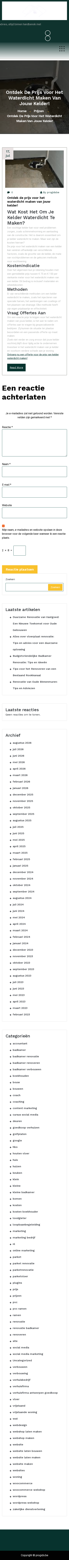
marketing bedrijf (24, 1237)
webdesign (20, 1425)
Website (7, 505)
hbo (15, 1147)
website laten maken (26, 1457)
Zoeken (10, 579)
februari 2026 (21, 781)
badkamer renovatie (26, 1056)
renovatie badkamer (26, 1328)
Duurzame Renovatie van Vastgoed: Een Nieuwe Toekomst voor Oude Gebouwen (36, 623)
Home (21, 111)
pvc (15, 1302)
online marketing (24, 1250)
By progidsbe (51, 192)
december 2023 (23, 949)
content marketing (25, 1108)
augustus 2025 (22, 820)
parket (17, 1256)
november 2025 (23, 801)
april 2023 (19, 1001)
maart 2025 (20, 852)
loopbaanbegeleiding (26, 1224)
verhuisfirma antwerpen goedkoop (35, 1392)
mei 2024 (19, 917)
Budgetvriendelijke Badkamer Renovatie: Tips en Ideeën (32, 659)
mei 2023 (19, 995)
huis (15, 1159)
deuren (17, 1121)
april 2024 (19, 923)
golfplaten (19, 1134)
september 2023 (23, 969)
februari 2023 (21, 1014)
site (15, 1341)
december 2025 (23, 794)
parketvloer (20, 1276)
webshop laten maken (27, 1431)
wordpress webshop (26, 1502)
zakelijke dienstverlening (29, 1509)
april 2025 (19, 846)
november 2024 (23, 878)
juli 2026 (18, 749)
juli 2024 (18, 904)
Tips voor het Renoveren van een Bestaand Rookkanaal (34, 672)
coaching (18, 1101)
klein (16, 1179)
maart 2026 (20, 775)
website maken (23, 1463)
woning (17, 1476)
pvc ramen (19, 1308)
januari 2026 (20, 788)
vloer (16, 1399)
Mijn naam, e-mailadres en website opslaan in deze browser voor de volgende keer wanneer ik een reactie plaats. (34, 533)
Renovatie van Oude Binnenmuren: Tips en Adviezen (35, 685)
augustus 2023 (22, 975)
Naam (6, 464)
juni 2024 (18, 911)
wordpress (19, 1496)
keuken (17, 1172)
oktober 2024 (21, 885)
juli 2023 (18, 982)
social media (21, 1347)
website (18, 1444)
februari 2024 (21, 936)
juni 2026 (18, 755)
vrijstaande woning (25, 1412)
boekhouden (21, 1075)
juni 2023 (18, 988)
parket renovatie (23, 1263)
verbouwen (20, 1366)
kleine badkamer (23, 1192)
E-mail (6, 484)
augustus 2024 (22, 898)
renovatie (19, 1321)
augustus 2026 (22, 742)
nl (14, 1244)
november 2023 (23, 956)
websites (19, 1470)
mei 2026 (19, 762)
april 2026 (19, 768)
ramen (17, 1315)
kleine (17, 1185)
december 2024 (23, 872)
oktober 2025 (21, 807)
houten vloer (21, 1153)
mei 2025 (19, 839)
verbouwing (20, 1373)
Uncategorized (22, 1360)
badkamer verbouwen (27, 1069)
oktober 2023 (21, 962)
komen (17, 1198)
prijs (15, 1289)
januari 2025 (20, 865)
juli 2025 (18, 826)
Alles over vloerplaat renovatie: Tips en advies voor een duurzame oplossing (35, 643)
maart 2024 (20, 930)
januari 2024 (20, 943)
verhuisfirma (21, 1386)
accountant (20, 1043)
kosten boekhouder (25, 1211)
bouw (16, 1082)
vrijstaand (19, 1405)
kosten (17, 1205)
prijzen (39, 111)
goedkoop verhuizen (26, 1127)
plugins (17, 1282)
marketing (19, 1231)
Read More (16, 367)
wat (15, 1418)
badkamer (19, 1049)
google (17, 1140)
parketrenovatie (23, 1269)
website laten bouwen (27, 1451)
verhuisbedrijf (21, 1379)
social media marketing (28, 1354)
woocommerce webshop (29, 1489)
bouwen (18, 1088)
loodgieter (19, 1218)
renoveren (19, 1334)
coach (16, 1095)
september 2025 (23, 813)
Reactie (7, 427)
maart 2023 (20, 1008)
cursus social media (25, 1114)
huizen (17, 1166)
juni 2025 (18, 833)
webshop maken (23, 1438)
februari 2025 (21, 859)
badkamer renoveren (26, 1062)
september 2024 (23, 891)
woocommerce (22, 1483)
